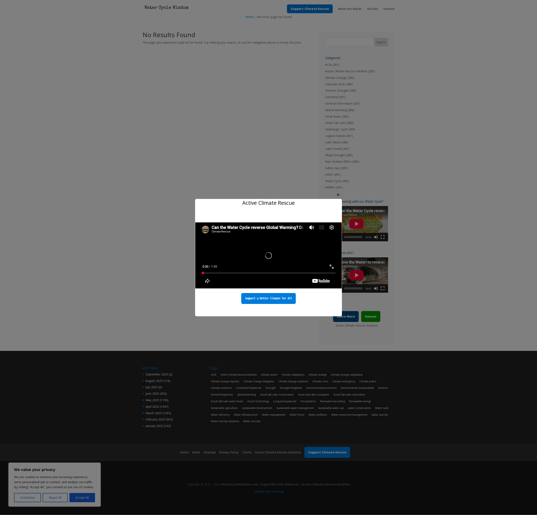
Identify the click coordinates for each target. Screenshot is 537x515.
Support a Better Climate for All (268, 298)
